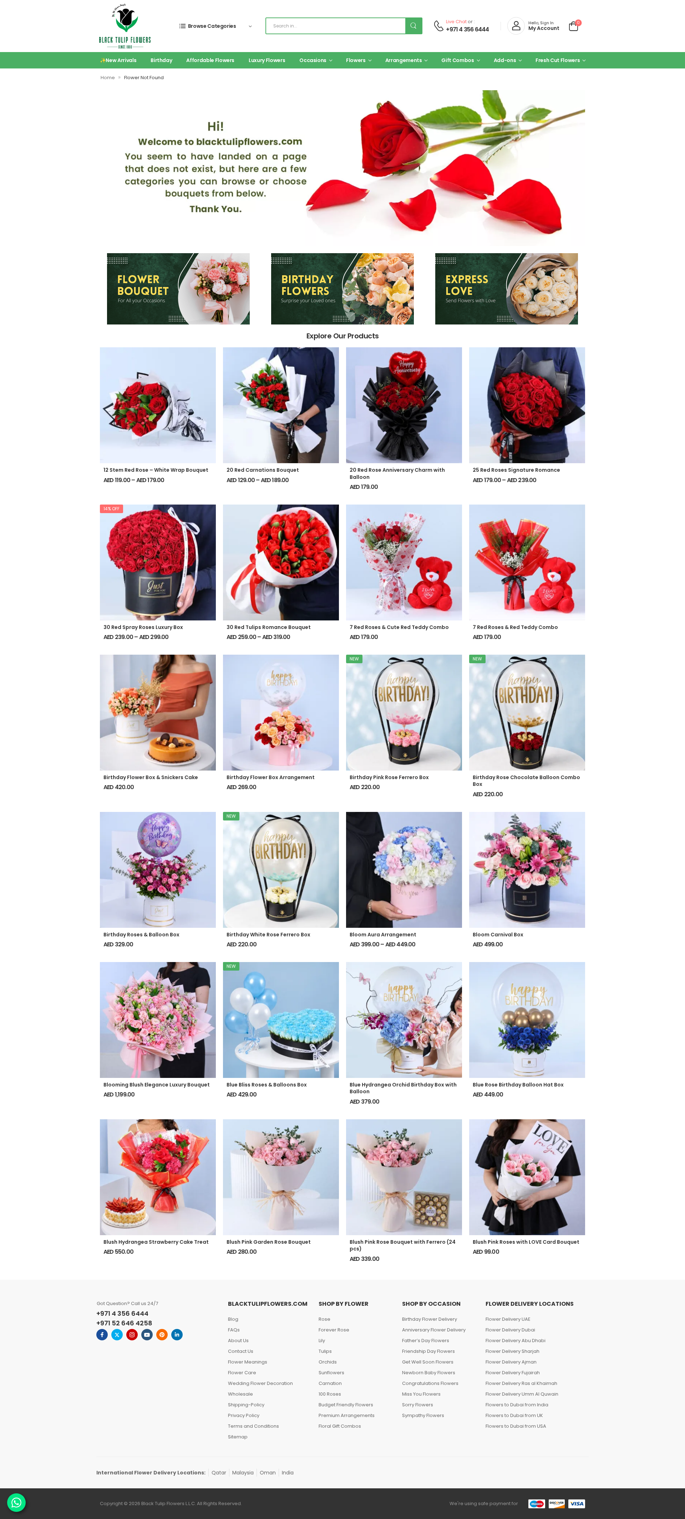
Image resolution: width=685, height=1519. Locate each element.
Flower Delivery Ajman (511, 1362)
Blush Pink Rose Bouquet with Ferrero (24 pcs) (403, 1245)
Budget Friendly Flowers (346, 1404)
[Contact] (438, 25)
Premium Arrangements (347, 1415)
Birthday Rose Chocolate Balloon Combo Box (526, 781)
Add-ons (505, 60)
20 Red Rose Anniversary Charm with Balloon (397, 473)
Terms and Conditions (253, 1426)
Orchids (328, 1362)
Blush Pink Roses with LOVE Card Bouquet (526, 1242)
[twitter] (117, 1334)
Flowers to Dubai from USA (516, 1426)
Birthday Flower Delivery (429, 1319)
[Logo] (125, 26)
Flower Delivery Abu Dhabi (516, 1340)
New (354, 659)
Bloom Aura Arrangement (383, 934)
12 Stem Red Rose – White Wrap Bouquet (155, 470)
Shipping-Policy (246, 1404)
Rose (324, 1319)
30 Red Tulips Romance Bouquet (269, 627)
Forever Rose (334, 1329)
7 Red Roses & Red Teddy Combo (515, 627)
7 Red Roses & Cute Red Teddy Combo (399, 627)
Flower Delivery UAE (508, 1319)
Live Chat (456, 21)
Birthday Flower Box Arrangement (271, 777)
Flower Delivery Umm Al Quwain (522, 1394)
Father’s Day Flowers (425, 1340)
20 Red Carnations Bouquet (263, 470)
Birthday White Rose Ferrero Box (268, 934)
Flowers (356, 60)
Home (108, 77)
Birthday (161, 60)
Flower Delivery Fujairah (513, 1372)
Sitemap (238, 1436)
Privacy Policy (243, 1415)
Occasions (312, 60)
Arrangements (403, 60)
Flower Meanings (247, 1362)
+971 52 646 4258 (124, 1323)
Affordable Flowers (210, 60)
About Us (238, 1340)
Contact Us (240, 1351)
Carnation (330, 1383)
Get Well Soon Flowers (427, 1362)
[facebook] (102, 1334)
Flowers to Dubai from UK (514, 1415)
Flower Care (242, 1372)
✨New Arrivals (118, 60)
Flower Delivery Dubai (510, 1329)
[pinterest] (162, 1334)
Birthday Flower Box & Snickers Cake (150, 777)
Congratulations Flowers (430, 1383)
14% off (111, 509)
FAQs (234, 1329)
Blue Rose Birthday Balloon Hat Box (518, 1084)
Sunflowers (331, 1372)
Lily (322, 1340)
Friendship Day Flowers (428, 1351)
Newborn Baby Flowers (428, 1372)
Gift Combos (457, 60)
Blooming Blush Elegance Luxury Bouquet (156, 1084)
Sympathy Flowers (423, 1415)
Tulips (325, 1351)
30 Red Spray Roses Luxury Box (143, 627)
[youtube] (147, 1334)
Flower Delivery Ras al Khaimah (521, 1383)
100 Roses (330, 1394)
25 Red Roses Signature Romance (516, 470)
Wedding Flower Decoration (260, 1383)
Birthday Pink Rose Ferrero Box (389, 777)
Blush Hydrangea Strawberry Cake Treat (156, 1242)
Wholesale (240, 1394)
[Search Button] (413, 26)
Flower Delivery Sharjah (512, 1351)
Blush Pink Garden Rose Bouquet (269, 1242)
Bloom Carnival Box (498, 934)
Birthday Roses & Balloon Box (141, 934)
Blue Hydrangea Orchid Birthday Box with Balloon (403, 1088)
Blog (233, 1319)
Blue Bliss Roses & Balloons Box (267, 1084)
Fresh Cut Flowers (558, 60)
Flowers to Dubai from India (517, 1404)
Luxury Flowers (267, 60)
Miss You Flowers (421, 1394)
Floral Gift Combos (340, 1426)
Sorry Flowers (417, 1404)
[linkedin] (177, 1334)
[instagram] (132, 1334)
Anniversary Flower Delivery (434, 1329)
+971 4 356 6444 (467, 30)
